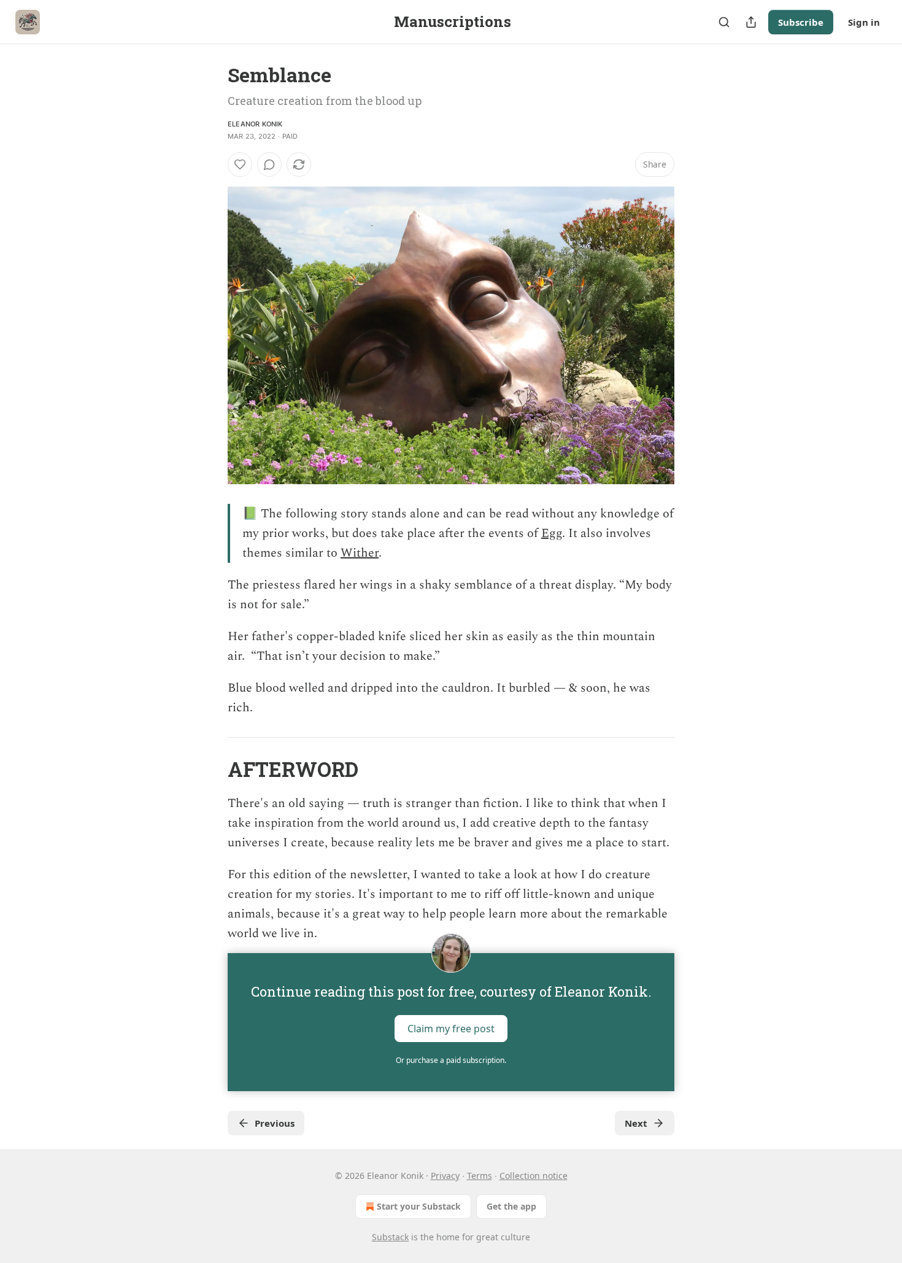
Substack (390, 1237)
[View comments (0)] (269, 164)
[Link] (210, 769)
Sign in (864, 22)
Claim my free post (451, 1028)
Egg (551, 533)
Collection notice (533, 1175)
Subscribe (800, 22)
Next (636, 1123)
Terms (479, 1175)
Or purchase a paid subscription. (451, 1060)
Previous (275, 1123)
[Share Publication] (751, 22)
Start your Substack (419, 1206)
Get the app (511, 1206)
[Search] (724, 22)
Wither (360, 553)
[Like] (240, 164)
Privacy (445, 1175)
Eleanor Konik (255, 124)
